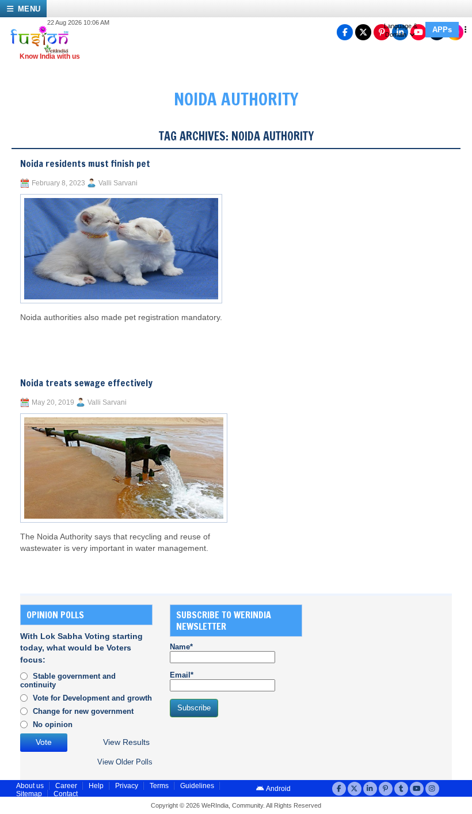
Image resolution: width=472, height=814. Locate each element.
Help (96, 786)
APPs (442, 29)
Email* (181, 675)
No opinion (53, 724)
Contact (66, 794)
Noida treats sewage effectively (86, 382)
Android (278, 789)
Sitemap (29, 794)
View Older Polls (125, 762)
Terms (159, 786)
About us (30, 786)
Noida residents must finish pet (85, 163)
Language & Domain (400, 30)
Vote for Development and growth (92, 698)
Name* (181, 646)
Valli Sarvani (118, 183)
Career (66, 786)
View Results (126, 742)
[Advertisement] (395, 676)
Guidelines (197, 786)
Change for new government (83, 711)
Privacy (126, 786)
